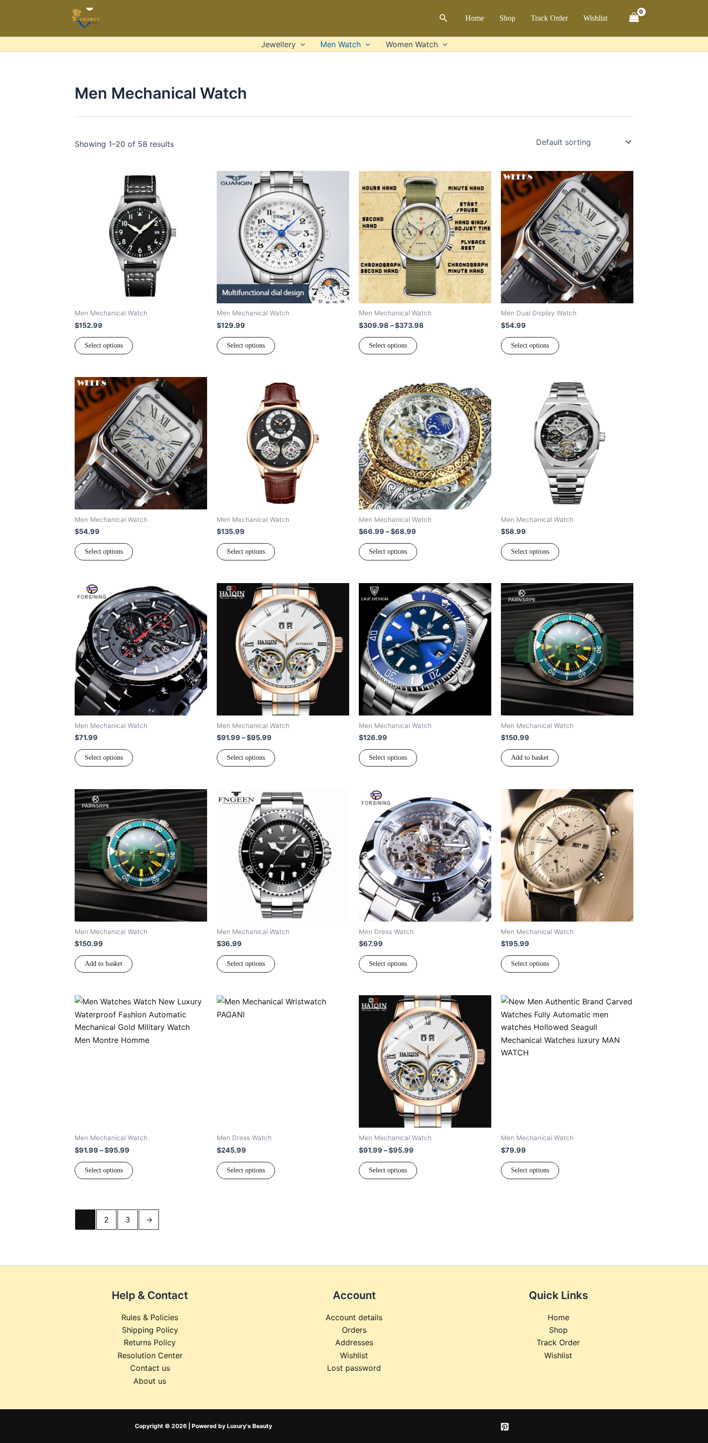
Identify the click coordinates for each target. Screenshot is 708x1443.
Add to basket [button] (530, 757)
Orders (354, 1330)
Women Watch (412, 44)
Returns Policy (150, 1342)
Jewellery (278, 44)
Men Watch (340, 44)
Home (474, 18)
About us (149, 1381)
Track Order (549, 18)
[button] (443, 18)
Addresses (354, 1342)
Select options (104, 345)
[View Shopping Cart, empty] (634, 18)
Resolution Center (150, 1355)
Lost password (354, 1368)
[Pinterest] (504, 1426)
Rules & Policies (149, 1317)
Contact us (150, 1368)
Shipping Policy (150, 1330)
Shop (507, 18)
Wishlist (595, 18)
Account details (354, 1317)
